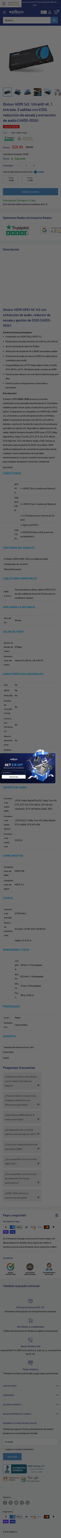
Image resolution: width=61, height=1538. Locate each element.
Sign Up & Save (13, 777)
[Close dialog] (53, 755)
